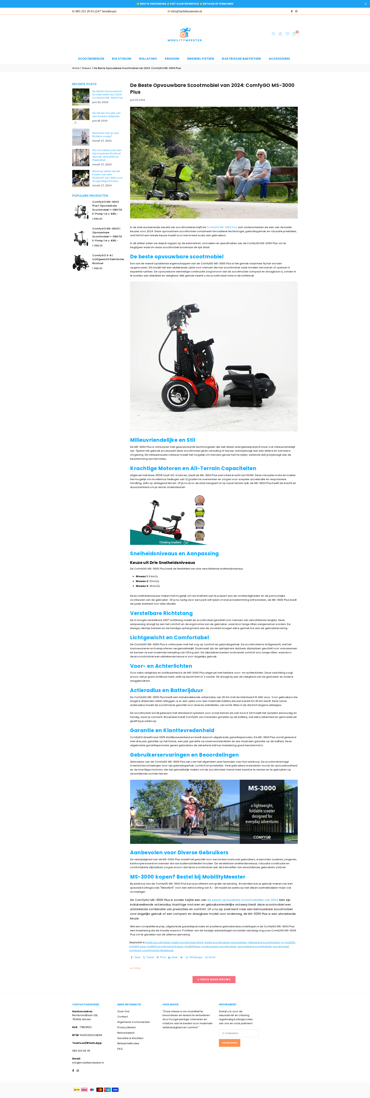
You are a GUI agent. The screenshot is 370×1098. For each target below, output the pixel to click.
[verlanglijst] (287, 33)
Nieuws (86, 68)
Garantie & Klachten (130, 1038)
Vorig (136, 968)
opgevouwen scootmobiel (218, 946)
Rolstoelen (121, 59)
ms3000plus (192, 946)
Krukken (172, 59)
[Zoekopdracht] (273, 33)
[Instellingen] (280, 33)
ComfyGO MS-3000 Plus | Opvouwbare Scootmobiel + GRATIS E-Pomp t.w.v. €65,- (107, 208)
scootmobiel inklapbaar (158, 950)
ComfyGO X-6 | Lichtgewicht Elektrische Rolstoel (108, 259)
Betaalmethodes (128, 1043)
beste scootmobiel (157, 942)
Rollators (148, 59)
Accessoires (279, 59)
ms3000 (289, 942)
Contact (122, 1016)
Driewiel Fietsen (200, 59)
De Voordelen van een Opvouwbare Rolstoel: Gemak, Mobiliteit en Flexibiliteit (107, 155)
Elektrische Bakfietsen (241, 59)
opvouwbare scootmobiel (254, 946)
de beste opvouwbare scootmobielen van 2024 (242, 900)
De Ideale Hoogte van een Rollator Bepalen (106, 114)
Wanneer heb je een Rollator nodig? (105, 134)
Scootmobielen (91, 59)
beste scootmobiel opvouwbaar (226, 942)
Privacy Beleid (126, 1027)
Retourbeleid (125, 1033)
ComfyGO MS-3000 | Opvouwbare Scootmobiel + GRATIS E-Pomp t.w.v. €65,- (107, 234)
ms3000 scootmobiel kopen (165, 946)
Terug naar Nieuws (215, 979)
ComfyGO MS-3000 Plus (222, 227)
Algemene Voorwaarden (133, 1022)
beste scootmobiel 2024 (187, 942)
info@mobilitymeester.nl (88, 1062)
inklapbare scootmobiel (263, 942)
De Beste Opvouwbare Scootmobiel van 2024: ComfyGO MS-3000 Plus (107, 94)
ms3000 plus (137, 946)
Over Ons (123, 1011)
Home (75, 68)
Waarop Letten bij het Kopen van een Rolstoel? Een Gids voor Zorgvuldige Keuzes (107, 176)
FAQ (120, 1049)
